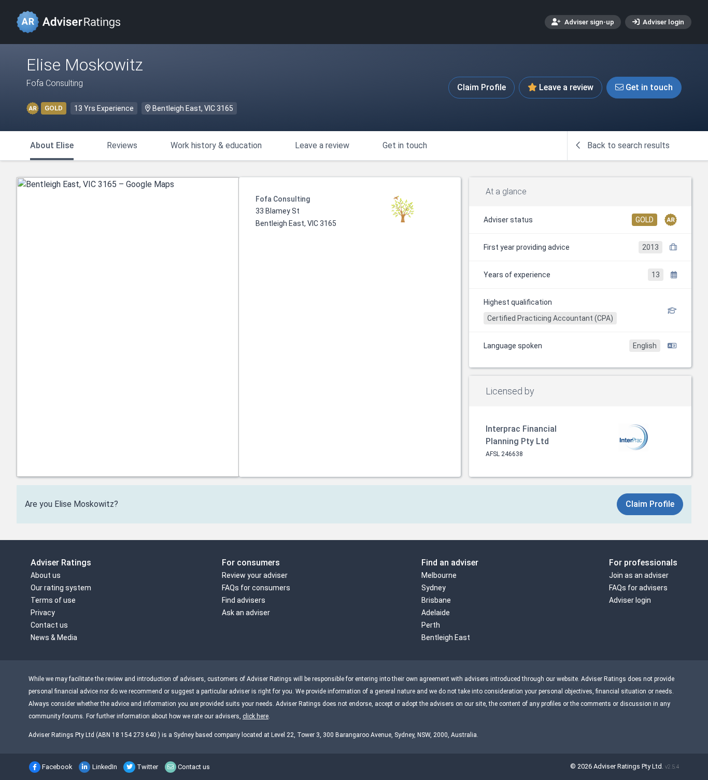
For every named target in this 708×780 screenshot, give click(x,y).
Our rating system (61, 588)
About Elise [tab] (52, 145)
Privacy (43, 612)
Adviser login (662, 22)
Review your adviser (255, 575)
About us (46, 575)
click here (255, 716)
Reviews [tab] (122, 145)
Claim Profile (481, 87)
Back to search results (627, 145)
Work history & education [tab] (216, 145)
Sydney (433, 588)
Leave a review (565, 87)
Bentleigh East (445, 637)
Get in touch (648, 87)
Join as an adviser (639, 575)
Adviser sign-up (588, 22)
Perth (430, 625)
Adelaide (435, 612)
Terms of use (53, 600)
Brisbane (436, 600)
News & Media (54, 637)
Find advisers (243, 600)
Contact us (49, 625)
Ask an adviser (246, 612)
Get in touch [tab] (405, 145)
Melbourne (439, 575)
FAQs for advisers (638, 588)
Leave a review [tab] (322, 145)
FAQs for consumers (256, 588)
